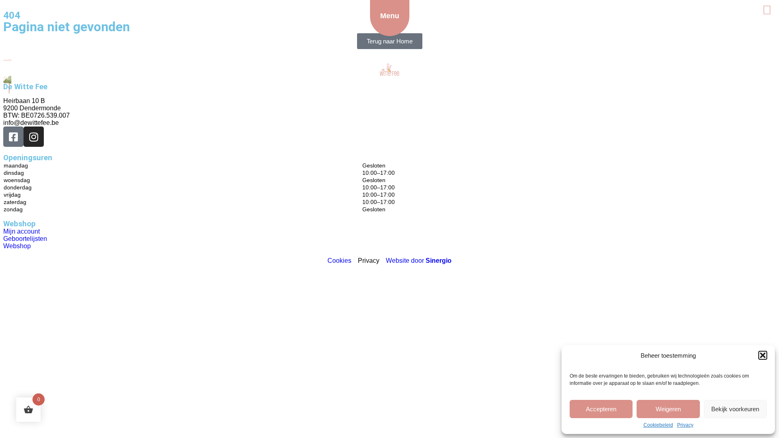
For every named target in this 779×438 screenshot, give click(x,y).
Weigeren (668, 409)
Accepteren (601, 409)
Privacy (685, 425)
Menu (389, 16)
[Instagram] (34, 137)
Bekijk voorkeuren (735, 409)
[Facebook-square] (13, 137)
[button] (763, 355)
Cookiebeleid (658, 425)
